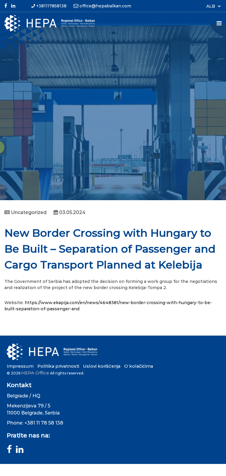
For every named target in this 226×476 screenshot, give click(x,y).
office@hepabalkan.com (105, 6)
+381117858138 (51, 6)
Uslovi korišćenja (101, 366)
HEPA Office (35, 373)
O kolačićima (138, 366)
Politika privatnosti (58, 366)
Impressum (20, 366)
